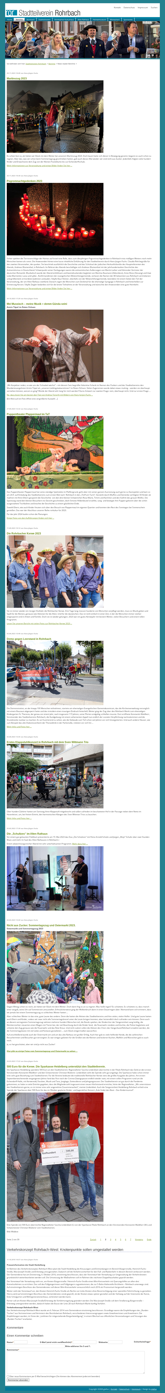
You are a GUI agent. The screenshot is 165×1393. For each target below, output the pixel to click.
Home (9, 19)
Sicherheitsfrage (142, 1341)
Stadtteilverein (45, 19)
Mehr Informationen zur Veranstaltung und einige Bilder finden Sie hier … (39, 165)
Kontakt (117, 7)
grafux (154, 1389)
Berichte (19, 19)
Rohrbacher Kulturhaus (64, 19)
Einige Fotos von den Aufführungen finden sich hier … (30, 518)
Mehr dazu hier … (80, 843)
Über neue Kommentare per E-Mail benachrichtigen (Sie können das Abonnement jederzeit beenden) (54, 1376)
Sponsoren (128, 19)
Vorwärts (139, 1239)
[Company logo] (53, 15)
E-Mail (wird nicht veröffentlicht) (56, 1342)
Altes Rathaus (83, 19)
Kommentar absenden (18, 1380)
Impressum (143, 7)
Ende (149, 1239)
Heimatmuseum (99, 19)
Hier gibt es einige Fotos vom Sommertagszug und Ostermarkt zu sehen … (42, 1051)
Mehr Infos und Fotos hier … (19, 726)
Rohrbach (31, 19)
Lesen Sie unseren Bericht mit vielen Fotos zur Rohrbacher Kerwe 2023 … (39, 623)
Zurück (93, 1239)
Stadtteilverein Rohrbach (36, 63)
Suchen (154, 7)
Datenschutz (129, 7)
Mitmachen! (115, 19)
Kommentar (13, 1349)
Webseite (103, 1342)
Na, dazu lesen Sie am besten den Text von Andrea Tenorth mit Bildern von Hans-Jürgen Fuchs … (50, 394)
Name (10, 1342)
